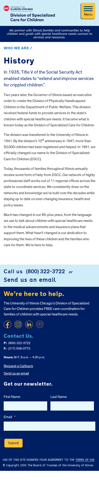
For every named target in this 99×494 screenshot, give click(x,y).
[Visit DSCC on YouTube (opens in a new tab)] (40, 324)
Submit (13, 443)
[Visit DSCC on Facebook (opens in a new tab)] (7, 324)
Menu (88, 14)
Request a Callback (18, 366)
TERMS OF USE (84, 459)
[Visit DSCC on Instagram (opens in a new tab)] (18, 324)
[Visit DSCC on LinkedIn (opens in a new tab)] (29, 324)
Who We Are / (18, 48)
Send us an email (30, 280)
